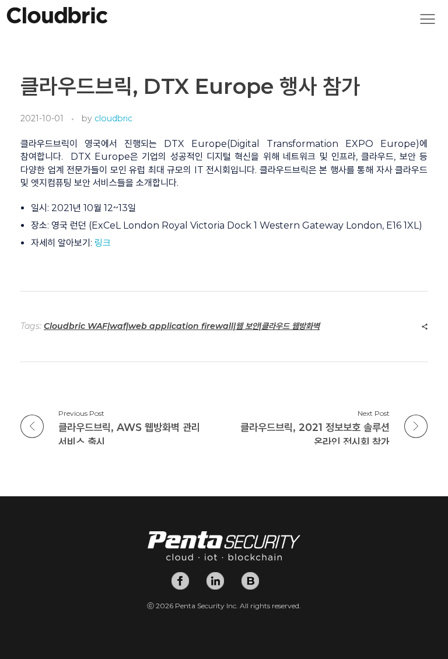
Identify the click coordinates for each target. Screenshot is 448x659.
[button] (427, 22)
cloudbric (113, 118)
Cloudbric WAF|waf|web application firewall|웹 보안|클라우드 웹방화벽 (182, 326)
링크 (102, 242)
